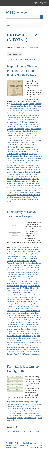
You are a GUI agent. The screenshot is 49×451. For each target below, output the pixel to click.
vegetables (17, 197)
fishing (38, 129)
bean (21, 402)
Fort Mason (36, 133)
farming (9, 406)
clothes (30, 272)
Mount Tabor (11, 170)
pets (37, 324)
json (25, 431)
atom (8, 431)
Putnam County (12, 183)
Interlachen (11, 147)
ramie (37, 183)
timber (31, 195)
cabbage (27, 402)
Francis (26, 136)
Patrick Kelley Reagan (27, 324)
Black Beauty (36, 263)
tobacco (37, 195)
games (24, 293)
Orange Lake (28, 174)
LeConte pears (32, 158)
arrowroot (38, 104)
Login (35, 3)
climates (10, 122)
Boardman (16, 108)
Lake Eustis (34, 156)
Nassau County (21, 170)
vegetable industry (30, 418)
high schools (23, 297)
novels (32, 318)
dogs (21, 281)
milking (28, 315)
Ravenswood (11, 186)
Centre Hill (24, 115)
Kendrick (25, 154)
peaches (10, 179)
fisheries (27, 129)
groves (17, 140)
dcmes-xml (19, 431)
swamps (33, 192)
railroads (21, 183)
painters (10, 324)
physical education (13, 327)
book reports (19, 265)
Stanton (38, 188)
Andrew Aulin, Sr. (19, 252)
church (18, 272)
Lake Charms (34, 306)
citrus (17, 120)
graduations (29, 295)
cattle (18, 115)
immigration (27, 145)
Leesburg (16, 161)
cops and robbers (32, 274)
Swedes (38, 340)
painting (16, 324)
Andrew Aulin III (30, 249)
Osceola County (12, 176)
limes (37, 161)
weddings (38, 349)
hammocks (29, 140)
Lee (16, 308)
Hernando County (18, 142)
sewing (9, 338)
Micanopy (24, 167)
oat (27, 409)
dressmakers (23, 283)
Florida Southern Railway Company (19, 133)
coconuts (16, 122)
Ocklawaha (20, 172)
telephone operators (14, 345)
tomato (30, 415)
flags (14, 290)
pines (9, 181)
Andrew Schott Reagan (33, 252)
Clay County (24, 120)
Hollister (31, 142)
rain (33, 183)
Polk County (16, 181)
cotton (19, 124)
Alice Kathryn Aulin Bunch (32, 247)
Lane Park (23, 158)
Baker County (29, 106)
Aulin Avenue (26, 254)
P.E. (38, 322)
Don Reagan (28, 281)
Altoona (25, 104)
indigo (34, 145)
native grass (21, 409)
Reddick (19, 186)
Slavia (15, 338)
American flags (12, 249)
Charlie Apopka (34, 115)
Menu (9, 26)
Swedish (10, 343)
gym (12, 297)
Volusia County (27, 197)
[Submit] (41, 17)
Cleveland (32, 120)
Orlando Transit (18, 320)
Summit (15, 192)
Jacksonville (11, 149)
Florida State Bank (23, 290)
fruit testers (15, 293)
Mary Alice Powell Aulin (26, 313)
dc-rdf (13, 431)
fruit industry (27, 406)
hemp (9, 142)
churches (24, 272)
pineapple (35, 179)
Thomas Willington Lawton (16, 347)
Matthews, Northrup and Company (29, 165)
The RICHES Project (13, 443)
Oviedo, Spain (32, 322)
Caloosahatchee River (14, 113)
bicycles (16, 263)
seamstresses (26, 336)
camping (10, 268)
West (8, 352)
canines (16, 268)
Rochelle (30, 186)
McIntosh (10, 167)
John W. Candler (17, 151)
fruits (8, 138)
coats (23, 274)
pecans (16, 179)
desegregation (34, 279)
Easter (17, 286)
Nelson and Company (21, 318)
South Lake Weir (18, 188)
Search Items (34, 48)
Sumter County (24, 192)
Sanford (20, 333)
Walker (31, 349)
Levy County (30, 161)
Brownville (36, 111)
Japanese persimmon (23, 149)
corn (14, 124)
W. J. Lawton (24, 349)
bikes (29, 263)
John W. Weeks (29, 151)
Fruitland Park (34, 136)
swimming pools (19, 343)
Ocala (14, 172)
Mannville (28, 163)
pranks (9, 329)
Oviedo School (21, 322)
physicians (24, 327)
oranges (36, 174)
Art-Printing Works (13, 106)
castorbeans (11, 115)
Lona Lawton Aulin (26, 311)
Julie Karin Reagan (27, 304)
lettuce (14, 409)
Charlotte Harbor (23, 117)
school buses (36, 333)
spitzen (24, 338)
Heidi (16, 297)
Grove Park (11, 140)
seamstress (17, 336)
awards (15, 256)
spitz (19, 338)
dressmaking (33, 283)
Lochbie (10, 163)
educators (31, 286)
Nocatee (30, 170)
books (26, 265)
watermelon (15, 420)
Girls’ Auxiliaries (19, 295)
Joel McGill (16, 304)
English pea (34, 404)
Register (43, 3)
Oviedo (32, 320)
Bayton (22, 258)
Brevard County (18, 111)
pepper (12, 411)
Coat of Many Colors (14, 274)
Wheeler (23, 352)
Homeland (10, 145)
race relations (20, 329)
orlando (9, 320)
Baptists (16, 258)
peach (36, 176)
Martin (15, 165)
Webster (24, 199)
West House (15, 352)
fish (22, 129)
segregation (36, 336)
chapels (36, 268)
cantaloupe (34, 402)
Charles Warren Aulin (14, 270)
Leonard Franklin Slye (25, 308)
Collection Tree (11, 445)
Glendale (37, 138)
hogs (26, 142)
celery (15, 404)
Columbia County (26, 122)
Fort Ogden (19, 136)
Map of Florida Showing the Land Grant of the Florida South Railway (22, 71)
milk (23, 315)
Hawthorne (38, 140)
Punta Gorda (33, 181)
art (16, 254)
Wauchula (17, 199)
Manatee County (19, 163)
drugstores (10, 286)
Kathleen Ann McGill (22, 306)
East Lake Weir (29, 126)
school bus (27, 333)
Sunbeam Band (29, 340)
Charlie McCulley (28, 270)
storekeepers (31, 338)
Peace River (29, 176)
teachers (38, 343)
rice (24, 186)
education (23, 286)
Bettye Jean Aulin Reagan (22, 261)
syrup (25, 415)
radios (27, 329)
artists (20, 254)
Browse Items (24, 445)
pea (8, 411)
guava (23, 140)
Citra (13, 120)
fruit (21, 406)
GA (20, 293)
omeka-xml (31, 431)
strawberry (19, 190)
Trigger (28, 347)
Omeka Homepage (29, 443)
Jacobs (17, 302)
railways (28, 183)
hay (33, 406)
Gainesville (30, 138)
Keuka (31, 154)
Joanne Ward (25, 302)
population (24, 181)
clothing (36, 272)
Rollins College (20, 331)
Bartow (9, 108)
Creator (21, 59)
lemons (22, 161)
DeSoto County (26, 124)
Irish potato (19, 147)
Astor (21, 106)
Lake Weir (15, 158)
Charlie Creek (12, 117)
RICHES (17, 12)
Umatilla (10, 197)
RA (13, 329)
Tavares (26, 195)
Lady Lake (16, 156)
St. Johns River (30, 188)
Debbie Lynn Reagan (20, 279)
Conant (9, 124)
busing (37, 265)
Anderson (21, 249)
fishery (33, 129)
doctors (16, 281)
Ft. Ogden (22, 138)
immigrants (18, 145)
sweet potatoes (17, 195)
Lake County (24, 156)
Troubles (35, 347)
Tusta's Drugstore (13, 349)
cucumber (25, 404)
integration (19, 299)
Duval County (18, 126)
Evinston (10, 129)
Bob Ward (10, 265)
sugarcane (27, 190)
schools (9, 336)
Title (16, 59)
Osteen (26, 320)
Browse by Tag (22, 48)
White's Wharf (19, 354)
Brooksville (28, 111)
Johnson (15, 154)
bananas (37, 106)
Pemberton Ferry (25, 179)
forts (31, 290)
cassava (32, 113)
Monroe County (33, 167)
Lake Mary (10, 308)
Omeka (40, 447)
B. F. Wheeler (23, 256)
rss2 (37, 431)
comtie (35, 122)
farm (40, 404)
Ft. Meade (14, 138)
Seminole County (30, 411)
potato (18, 411)
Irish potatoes (28, 147)
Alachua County (16, 104)
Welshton (31, 199)
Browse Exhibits (11, 447)
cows (9, 277)
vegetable (20, 418)
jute (20, 154)
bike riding (23, 263)
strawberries (11, 190)
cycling (13, 277)
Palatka (21, 176)
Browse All (11, 48)
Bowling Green (25, 108)
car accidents (24, 268)
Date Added (29, 59)
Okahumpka (29, 172)
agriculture (15, 402)
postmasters (33, 327)
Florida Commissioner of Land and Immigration (23, 131)
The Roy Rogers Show (29, 345)
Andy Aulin (10, 254)
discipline (10, 281)
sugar (26, 413)
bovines (31, 265)
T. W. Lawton (30, 343)
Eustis (37, 126)
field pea (16, 406)
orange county (18, 174)
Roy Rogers (30, 331)
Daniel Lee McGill (23, 277)
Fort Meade (11, 136)
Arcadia (31, 104)
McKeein (17, 167)
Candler (26, 113)
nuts (35, 170)
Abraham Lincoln (17, 247)
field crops (17, 129)
